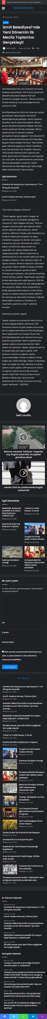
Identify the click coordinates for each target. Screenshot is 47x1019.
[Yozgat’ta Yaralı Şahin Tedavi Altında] (35, 528)
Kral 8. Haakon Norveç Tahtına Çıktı (19, 197)
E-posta (6, 632)
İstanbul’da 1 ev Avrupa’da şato (18, 839)
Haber (16, 17)
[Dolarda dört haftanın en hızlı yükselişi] (10, 869)
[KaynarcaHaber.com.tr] (23, 7)
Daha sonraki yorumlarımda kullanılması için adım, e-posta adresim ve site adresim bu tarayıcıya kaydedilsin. (22, 656)
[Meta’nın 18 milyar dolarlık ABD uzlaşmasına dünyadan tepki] (10, 788)
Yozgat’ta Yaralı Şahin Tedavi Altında (34, 537)
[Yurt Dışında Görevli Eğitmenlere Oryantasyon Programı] (10, 812)
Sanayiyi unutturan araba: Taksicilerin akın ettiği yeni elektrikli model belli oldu (23, 878)
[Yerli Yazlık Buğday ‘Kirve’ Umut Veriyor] (10, 824)
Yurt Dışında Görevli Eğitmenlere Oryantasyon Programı (31, 811)
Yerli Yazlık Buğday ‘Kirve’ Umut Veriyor (31, 822)
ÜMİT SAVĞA (11, 48)
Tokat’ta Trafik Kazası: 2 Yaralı (32, 509)
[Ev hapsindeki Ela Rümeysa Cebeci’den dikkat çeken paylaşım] (35, 552)
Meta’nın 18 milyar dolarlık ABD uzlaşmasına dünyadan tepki (31, 787)
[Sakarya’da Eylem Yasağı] (12, 552)
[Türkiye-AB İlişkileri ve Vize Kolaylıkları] (10, 800)
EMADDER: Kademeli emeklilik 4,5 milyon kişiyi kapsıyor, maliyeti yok (11, 512)
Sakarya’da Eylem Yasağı (10, 561)
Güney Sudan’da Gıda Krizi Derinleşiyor (21, 832)
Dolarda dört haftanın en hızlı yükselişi (31, 867)
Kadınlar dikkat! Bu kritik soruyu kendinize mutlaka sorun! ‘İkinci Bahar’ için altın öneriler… (22, 706)
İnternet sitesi (8, 642)
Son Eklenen (23, 678)
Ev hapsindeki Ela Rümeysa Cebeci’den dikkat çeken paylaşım (35, 564)
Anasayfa (8, 17)
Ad (4, 623)
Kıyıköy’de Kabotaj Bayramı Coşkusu (11, 525)
